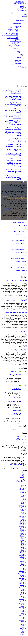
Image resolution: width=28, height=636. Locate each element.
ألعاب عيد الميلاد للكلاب (12, 30)
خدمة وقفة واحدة (14, 401)
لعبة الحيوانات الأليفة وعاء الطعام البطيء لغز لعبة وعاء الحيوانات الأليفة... (12, 97)
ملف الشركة (18, 60)
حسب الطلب (21, 49)
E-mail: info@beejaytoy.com (17, 464)
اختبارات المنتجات (16, 64)
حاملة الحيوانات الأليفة (15, 44)
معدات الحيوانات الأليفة (15, 46)
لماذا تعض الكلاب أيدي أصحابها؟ (19, 349)
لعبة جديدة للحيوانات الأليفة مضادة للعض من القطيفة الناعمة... (12, 177)
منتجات (22, 24)
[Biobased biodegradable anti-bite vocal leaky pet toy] (12, 105)
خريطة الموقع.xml (19, 437)
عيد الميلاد (18, 57)
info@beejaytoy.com (19, 3)
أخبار (23, 67)
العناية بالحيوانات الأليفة (15, 45)
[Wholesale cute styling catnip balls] (12, 150)
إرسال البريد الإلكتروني (21, 481)
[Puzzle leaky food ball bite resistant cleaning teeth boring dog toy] (12, 141)
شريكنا (19, 66)
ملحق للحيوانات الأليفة (15, 48)
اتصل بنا (22, 69)
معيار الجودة (16, 389)
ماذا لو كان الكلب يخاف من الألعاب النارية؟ (16, 300)
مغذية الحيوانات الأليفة (15, 42)
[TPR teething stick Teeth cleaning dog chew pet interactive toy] (12, 118)
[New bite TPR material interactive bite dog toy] (12, 160)
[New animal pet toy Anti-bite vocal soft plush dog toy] (12, 172)
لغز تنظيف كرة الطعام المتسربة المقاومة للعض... (13, 145)
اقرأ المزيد (24, 219)
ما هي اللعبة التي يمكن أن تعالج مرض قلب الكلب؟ (14, 280)
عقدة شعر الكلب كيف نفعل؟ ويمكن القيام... (16, 312)
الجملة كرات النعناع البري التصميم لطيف (13, 154)
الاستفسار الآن (23, 450)
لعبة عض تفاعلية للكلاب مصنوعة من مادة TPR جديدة (14, 164)
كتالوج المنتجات (17, 23)
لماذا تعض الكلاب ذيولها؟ (21, 331)
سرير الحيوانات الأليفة (15, 41)
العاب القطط (17, 39)
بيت (23, 18)
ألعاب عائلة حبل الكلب (12, 38)
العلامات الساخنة (20, 439)
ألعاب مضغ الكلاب (13, 27)
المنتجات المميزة (20, 436)
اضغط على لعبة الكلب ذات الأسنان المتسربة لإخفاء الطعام (13, 133)
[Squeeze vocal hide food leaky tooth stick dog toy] (12, 129)
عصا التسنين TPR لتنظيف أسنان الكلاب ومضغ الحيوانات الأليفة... (13, 122)
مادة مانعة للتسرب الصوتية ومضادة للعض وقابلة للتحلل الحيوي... (13, 110)
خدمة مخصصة (17, 51)
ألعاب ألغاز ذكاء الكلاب (12, 32)
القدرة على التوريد (14, 375)
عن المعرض (18, 21)
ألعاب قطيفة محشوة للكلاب (11, 33)
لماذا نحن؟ (21, 54)
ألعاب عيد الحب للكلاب (12, 29)
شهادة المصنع (17, 63)
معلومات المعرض (19, 20)
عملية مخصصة (17, 52)
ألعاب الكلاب (18, 26)
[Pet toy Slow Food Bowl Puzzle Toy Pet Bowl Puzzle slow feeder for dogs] (12, 93)
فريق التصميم (16, 414)
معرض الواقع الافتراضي (15, 61)
